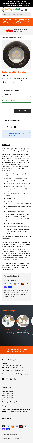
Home (3, 37)
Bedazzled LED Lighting (11, 434)
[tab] (6, 144)
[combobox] (16, 14)
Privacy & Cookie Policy (7, 437)
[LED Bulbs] (8, 321)
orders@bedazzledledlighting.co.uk (17, 374)
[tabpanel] (16, 209)
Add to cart (22, 110)
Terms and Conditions (7, 438)
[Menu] (30, 10)
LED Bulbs (8, 330)
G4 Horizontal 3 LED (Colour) (10, 90)
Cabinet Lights (23, 330)
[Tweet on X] (8, 127)
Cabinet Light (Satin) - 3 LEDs (13, 37)
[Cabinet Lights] (23, 321)
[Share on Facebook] (11, 127)
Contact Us (17, 438)
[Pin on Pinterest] (15, 127)
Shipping (11, 78)
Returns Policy (18, 437)
